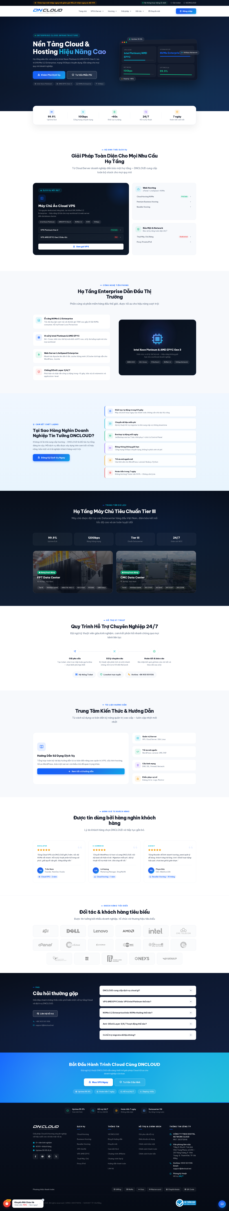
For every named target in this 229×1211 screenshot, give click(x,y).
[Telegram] (49, 1156)
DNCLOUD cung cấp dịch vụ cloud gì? (121, 990)
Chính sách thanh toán (148, 1149)
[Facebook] (35, 1156)
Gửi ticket (177, 3)
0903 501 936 (187, 1163)
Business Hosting (84, 1139)
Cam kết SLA (113, 1149)
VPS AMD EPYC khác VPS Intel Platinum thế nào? (127, 1001)
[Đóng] (43, 1200)
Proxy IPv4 (81, 1163)
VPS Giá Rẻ (81, 1149)
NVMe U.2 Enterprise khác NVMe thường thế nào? (127, 1012)
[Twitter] (56, 1156)
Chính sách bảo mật (147, 1144)
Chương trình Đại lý (115, 1159)
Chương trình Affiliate (116, 1154)
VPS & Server (96, 11)
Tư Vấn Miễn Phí (83, 75)
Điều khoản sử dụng (147, 1139)
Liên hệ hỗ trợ (47, 1013)
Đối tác (139, 11)
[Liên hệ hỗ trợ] (222, 1204)
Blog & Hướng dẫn (115, 1139)
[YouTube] (42, 1156)
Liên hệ (111, 1168)
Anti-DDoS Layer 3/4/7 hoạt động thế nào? (125, 1024)
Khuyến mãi (155, 11)
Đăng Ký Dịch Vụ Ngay (53, 457)
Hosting (111, 11)
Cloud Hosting (83, 1134)
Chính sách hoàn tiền (147, 1154)
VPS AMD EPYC (83, 1154)
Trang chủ (83, 11)
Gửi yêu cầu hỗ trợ (146, 1134)
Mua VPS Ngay (100, 1082)
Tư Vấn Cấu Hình (131, 1082)
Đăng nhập (187, 11)
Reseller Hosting (83, 1144)
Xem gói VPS (82, 246)
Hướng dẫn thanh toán (117, 1163)
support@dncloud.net (182, 1169)
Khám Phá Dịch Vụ (50, 75)
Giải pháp (125, 11)
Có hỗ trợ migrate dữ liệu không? (119, 1035)
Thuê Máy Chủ (83, 1159)
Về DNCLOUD (191, 3)
